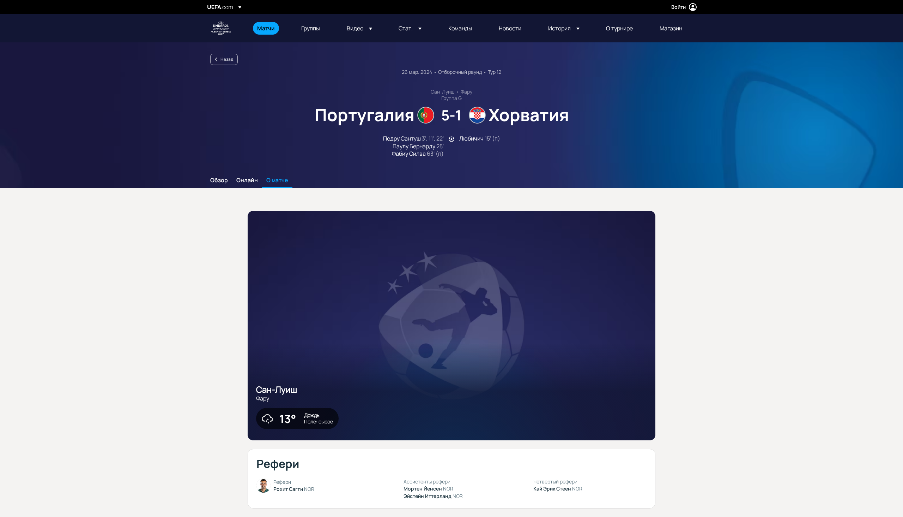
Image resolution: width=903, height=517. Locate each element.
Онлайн (247, 180)
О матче (277, 180)
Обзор (219, 180)
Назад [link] (226, 59)
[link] (266, 28)
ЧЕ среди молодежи (221, 28)
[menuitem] (270, 28)
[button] (359, 28)
